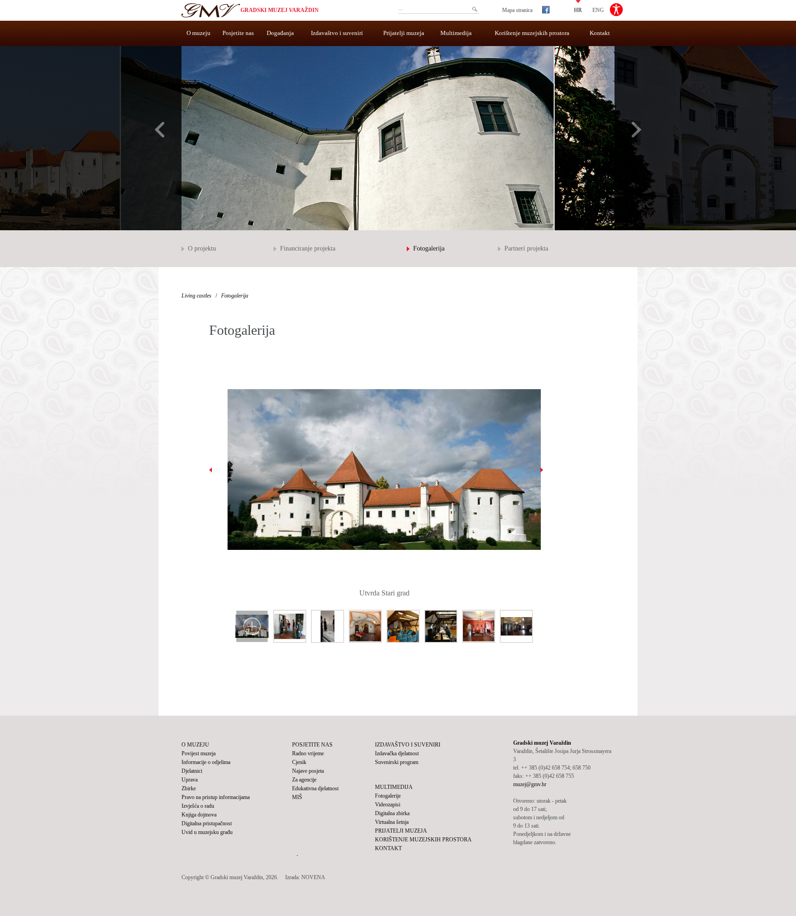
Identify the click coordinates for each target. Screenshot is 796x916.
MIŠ (297, 797)
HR (578, 9)
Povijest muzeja (198, 753)
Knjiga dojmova (199, 814)
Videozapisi (387, 804)
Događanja (280, 32)
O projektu (202, 248)
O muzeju (199, 32)
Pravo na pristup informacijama (215, 797)
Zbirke (188, 788)
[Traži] (474, 9)
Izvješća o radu (197, 806)
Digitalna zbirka (392, 813)
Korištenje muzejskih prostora (532, 32)
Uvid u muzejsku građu (207, 832)
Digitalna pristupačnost (206, 823)
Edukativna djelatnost (315, 788)
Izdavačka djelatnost (397, 753)
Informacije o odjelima (205, 762)
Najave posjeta (308, 771)
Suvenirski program (396, 762)
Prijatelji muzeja (403, 32)
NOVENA (313, 877)
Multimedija (456, 32)
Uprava (189, 779)
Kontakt (600, 32)
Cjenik (299, 762)
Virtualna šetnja (392, 822)
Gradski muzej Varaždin (279, 10)
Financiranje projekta (307, 248)
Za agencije (304, 779)
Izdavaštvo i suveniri (337, 32)
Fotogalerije (388, 796)
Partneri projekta (526, 248)
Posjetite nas (238, 32)
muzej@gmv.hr (529, 784)
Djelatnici (191, 771)
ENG (598, 9)
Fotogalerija (429, 248)
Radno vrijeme (308, 753)
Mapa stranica (517, 10)
